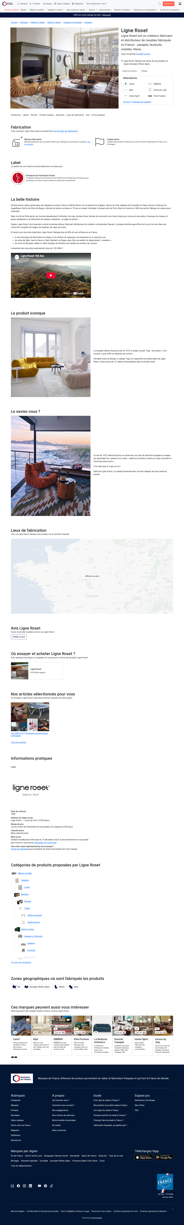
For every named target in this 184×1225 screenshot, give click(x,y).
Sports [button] (92, 10)
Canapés (88, 22)
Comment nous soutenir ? (63, 1105)
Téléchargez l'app (147, 1151)
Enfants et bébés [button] (122, 10)
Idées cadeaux (63, 4)
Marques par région (24, 1151)
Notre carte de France (21, 1125)
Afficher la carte (92, 576)
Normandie (74, 1156)
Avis (87, 115)
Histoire (34, 115)
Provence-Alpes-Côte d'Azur (85, 1161)
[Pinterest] (45, 1186)
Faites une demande (20, 849)
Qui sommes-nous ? (60, 1100)
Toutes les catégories (169, 10)
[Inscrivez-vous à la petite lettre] (12, 1186)
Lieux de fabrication (75, 115)
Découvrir (106, 15)
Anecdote (60, 115)
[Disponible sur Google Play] (164, 1157)
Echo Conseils (97, 1218)
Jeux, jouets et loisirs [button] (75, 10)
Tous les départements (21, 1166)
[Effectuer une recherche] (159, 3)
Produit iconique (46, 115)
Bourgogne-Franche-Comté (56, 1156)
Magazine (79, 4)
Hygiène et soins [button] (55, 10)
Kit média (56, 1125)
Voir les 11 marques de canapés (137, 102)
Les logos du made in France (106, 1110)
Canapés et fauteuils (72, 22)
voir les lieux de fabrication (65, 131)
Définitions (15, 1135)
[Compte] (179, 4)
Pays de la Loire (116, 1156)
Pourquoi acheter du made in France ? (110, 1115)
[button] (16, 987)
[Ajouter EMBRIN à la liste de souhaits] (68, 1020)
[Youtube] (39, 1186)
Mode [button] (23, 10)
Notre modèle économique (64, 1120)
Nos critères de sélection (63, 1115)
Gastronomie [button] (105, 10)
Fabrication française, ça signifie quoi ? (110, 1125)
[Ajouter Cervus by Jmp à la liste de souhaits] (169, 1020)
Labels (26, 115)
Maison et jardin (38, 22)
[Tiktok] (51, 1186)
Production (16, 115)
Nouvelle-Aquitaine (29, 1161)
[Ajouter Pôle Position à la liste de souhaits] (88, 1020)
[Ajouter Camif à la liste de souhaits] (27, 1020)
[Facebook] (18, 1186)
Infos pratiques (98, 115)
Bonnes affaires (12, 10)
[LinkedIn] (30, 1186)
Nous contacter (59, 1130)
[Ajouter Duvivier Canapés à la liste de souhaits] (129, 1020)
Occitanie (44, 1161)
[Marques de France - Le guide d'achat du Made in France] (8, 3)
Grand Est (103, 1156)
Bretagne (15, 1161)
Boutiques (47, 4)
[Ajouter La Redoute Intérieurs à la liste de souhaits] (108, 1020)
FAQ (136, 1110)
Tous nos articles (18, 742)
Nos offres (139, 1105)
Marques (24, 4)
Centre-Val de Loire (33, 1156)
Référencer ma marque (145, 1100)
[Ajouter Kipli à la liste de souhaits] (47, 1020)
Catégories (16, 1100)
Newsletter (16, 1140)
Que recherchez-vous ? (96, 4)
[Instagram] (24, 1186)
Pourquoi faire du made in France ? (109, 1120)
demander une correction (46, 842)
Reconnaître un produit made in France (110, 1105)
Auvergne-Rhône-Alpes (60, 1161)
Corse (102, 1161)
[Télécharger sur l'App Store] (144, 1157)
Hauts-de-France (89, 1156)
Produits (36, 4)
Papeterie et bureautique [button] (145, 10)
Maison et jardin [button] (37, 10)
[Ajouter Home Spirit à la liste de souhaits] (149, 1020)
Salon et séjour (54, 22)
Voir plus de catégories (21, 962)
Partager (144, 71)
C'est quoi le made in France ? (107, 1100)
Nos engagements (60, 1110)
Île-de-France (17, 1156)
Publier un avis (19, 637)
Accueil (14, 22)
